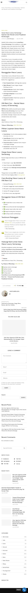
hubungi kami (21, 175)
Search (3, 395)
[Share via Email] (22, 285)
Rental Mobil (5, 30)
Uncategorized (14, 570)
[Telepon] (24, 590)
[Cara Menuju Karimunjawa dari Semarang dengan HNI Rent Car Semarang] (6, 511)
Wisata (14, 574)
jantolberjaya (10, 38)
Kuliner (14, 553)
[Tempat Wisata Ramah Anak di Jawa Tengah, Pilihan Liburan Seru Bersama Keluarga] (6, 500)
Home (3, 7)
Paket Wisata (14, 560)
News (14, 557)
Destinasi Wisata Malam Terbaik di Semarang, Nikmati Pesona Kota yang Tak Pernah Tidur (13, 415)
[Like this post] (15, 285)
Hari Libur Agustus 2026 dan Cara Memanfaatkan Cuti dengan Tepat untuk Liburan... (14, 339)
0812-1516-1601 (17, 125)
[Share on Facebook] (17, 285)
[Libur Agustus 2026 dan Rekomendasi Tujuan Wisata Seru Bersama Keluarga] (6, 523)
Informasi (14, 550)
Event (14, 543)
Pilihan (14, 564)
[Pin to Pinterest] (20, 285)
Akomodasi (14, 537)
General (14, 547)
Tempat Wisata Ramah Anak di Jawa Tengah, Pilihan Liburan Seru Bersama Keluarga (13, 420)
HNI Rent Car (8, 222)
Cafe (14, 540)
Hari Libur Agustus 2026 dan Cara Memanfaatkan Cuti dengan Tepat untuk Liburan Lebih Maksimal (14, 409)
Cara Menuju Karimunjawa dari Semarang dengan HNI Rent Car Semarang (12, 425)
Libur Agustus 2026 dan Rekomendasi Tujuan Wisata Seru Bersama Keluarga (13, 429)
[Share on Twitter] (19, 285)
